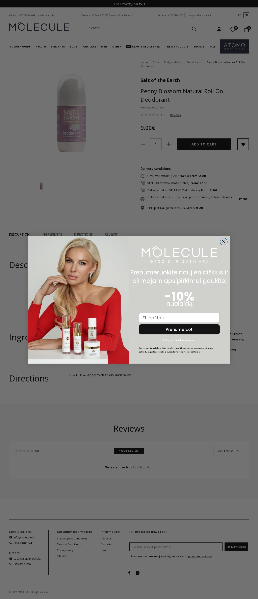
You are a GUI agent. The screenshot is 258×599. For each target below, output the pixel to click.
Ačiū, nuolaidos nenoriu (179, 340)
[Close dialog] (223, 241)
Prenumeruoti (179, 329)
